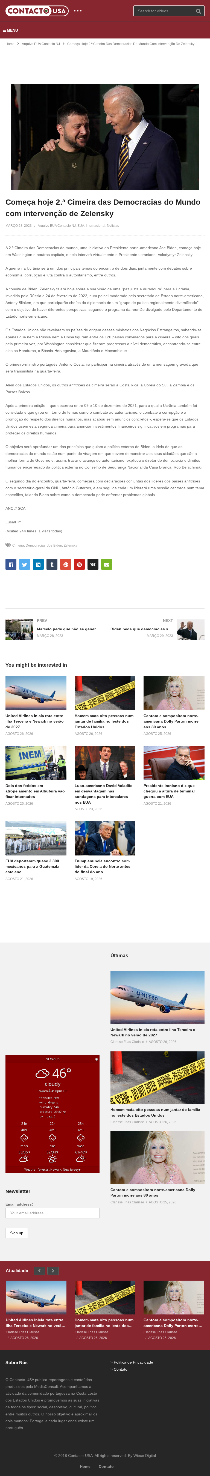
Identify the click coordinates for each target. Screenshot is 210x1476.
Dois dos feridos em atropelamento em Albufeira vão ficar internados (35, 791)
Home (9, 44)
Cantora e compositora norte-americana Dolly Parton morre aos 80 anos (171, 721)
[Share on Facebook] (10, 564)
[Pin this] (79, 564)
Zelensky (70, 545)
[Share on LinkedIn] (38, 564)
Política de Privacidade (133, 1362)
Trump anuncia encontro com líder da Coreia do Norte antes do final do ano (102, 866)
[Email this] (106, 564)
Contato (120, 1369)
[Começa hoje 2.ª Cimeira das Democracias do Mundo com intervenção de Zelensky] (35, 693)
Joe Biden (54, 545)
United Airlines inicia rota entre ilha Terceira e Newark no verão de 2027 (34, 721)
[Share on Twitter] (24, 564)
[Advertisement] (105, 61)
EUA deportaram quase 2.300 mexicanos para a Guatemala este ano (32, 866)
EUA (80, 226)
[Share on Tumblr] (51, 564)
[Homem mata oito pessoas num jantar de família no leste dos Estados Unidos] (157, 1077)
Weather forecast (52, 1169)
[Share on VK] (93, 564)
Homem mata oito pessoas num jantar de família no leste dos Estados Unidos (104, 721)
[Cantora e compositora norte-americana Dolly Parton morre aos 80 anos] (157, 1157)
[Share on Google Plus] (65, 564)
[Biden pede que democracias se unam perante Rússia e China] (157, 630)
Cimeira (18, 545)
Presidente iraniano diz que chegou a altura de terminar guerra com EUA (169, 791)
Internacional (95, 226)
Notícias (113, 226)
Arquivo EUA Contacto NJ (41, 44)
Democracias (35, 545)
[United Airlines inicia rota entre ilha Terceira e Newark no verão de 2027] (157, 997)
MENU (12, 30)
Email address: (19, 1204)
